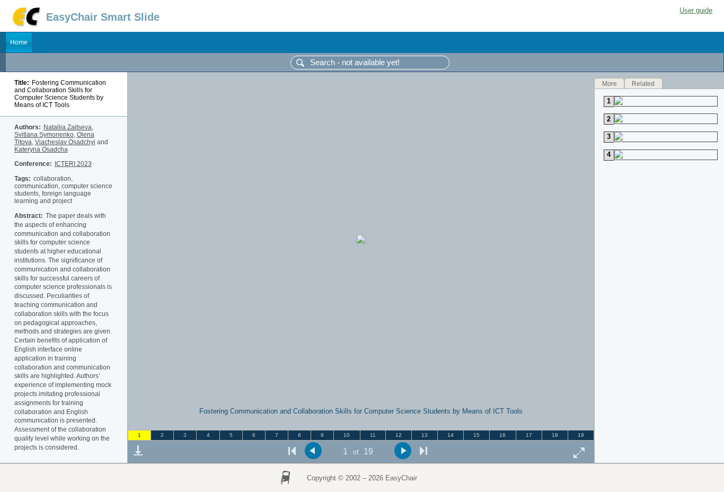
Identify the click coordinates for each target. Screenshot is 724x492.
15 (476, 435)
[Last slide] (423, 451)
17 (529, 435)
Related (643, 83)
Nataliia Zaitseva (67, 127)
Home (19, 42)
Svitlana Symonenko (44, 134)
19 (581, 435)
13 (424, 435)
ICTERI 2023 (73, 164)
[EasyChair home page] (26, 25)
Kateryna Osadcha (41, 149)
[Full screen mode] (579, 452)
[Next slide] (402, 451)
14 (450, 435)
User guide (695, 10)
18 (555, 435)
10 (346, 435)
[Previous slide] (313, 451)
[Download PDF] (138, 451)
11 (373, 435)
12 (398, 435)
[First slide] (292, 451)
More (609, 83)
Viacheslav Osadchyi (65, 142)
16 (502, 435)
